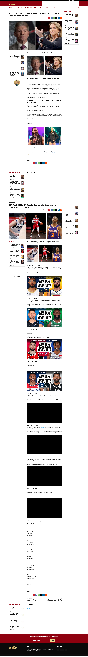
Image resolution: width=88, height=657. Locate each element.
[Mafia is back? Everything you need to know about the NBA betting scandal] (22, 74)
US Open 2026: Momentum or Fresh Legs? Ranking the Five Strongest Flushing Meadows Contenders (15, 189)
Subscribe (52, 640)
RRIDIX (28, 654)
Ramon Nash (11, 18)
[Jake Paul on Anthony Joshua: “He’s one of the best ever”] (22, 68)
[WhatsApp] (54, 18)
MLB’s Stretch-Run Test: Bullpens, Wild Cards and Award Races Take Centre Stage (14, 176)
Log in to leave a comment (31, 176)
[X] (72, 0)
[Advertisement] (60, 3)
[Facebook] (69, 0)
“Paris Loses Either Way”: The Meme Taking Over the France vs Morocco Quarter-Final (15, 56)
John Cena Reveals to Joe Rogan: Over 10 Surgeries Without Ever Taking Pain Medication (14, 62)
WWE (39, 83)
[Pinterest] (49, 18)
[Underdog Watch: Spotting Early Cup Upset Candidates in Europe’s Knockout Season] (22, 196)
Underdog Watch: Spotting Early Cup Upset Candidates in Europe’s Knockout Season (15, 195)
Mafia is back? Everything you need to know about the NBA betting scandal (15, 73)
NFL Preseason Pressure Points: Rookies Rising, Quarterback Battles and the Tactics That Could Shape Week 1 (15, 183)
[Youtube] (73, 0)
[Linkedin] (59, 18)
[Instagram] (71, 0)
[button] (78, 7)
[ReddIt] (61, 18)
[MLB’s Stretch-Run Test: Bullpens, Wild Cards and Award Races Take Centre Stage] (22, 177)
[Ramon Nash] (17, 82)
